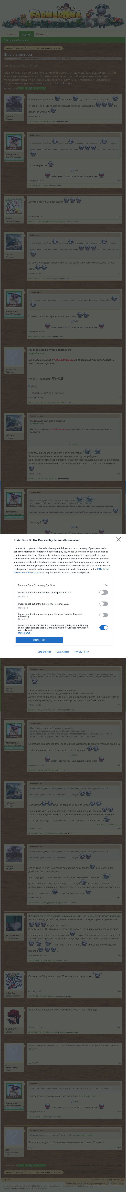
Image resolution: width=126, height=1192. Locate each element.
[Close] (119, 540)
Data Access (63, 651)
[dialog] (63, 596)
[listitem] (63, 585)
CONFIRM (39, 640)
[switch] (103, 592)
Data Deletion (44, 651)
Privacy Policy (81, 651)
